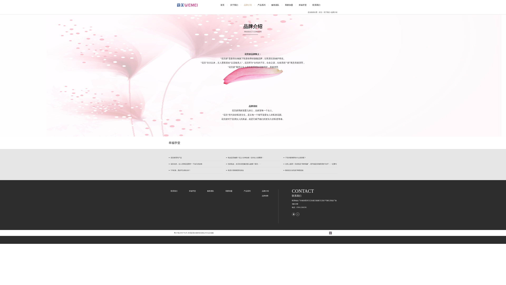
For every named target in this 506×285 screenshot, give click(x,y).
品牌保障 (265, 196)
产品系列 (262, 5)
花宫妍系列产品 (176, 158)
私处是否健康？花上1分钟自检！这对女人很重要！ (246, 158)
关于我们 (234, 5)
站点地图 (210, 233)
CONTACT (303, 191)
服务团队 (275, 5)
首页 (222, 5)
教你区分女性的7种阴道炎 (294, 170)
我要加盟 (289, 5)
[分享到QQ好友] (293, 214)
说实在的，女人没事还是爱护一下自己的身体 (186, 164)
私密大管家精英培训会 (236, 170)
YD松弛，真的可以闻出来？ (180, 170)
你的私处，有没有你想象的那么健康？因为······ (244, 164)
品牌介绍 (248, 5)
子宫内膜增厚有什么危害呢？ (295, 158)
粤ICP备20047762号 (181, 233)
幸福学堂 (303, 5)
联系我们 (316, 5)
